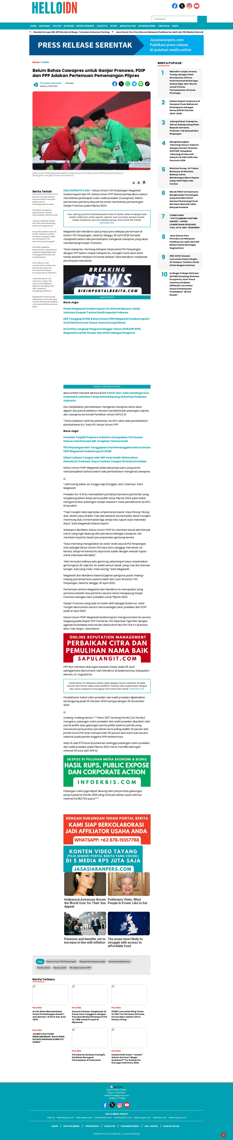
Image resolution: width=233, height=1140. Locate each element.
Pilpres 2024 (60, 967)
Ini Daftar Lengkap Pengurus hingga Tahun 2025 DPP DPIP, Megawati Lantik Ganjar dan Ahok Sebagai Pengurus (102, 331)
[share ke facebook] (115, 85)
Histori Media (71, 1126)
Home (33, 25)
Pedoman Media (130, 1126)
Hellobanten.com (123, 1117)
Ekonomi (69, 25)
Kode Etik (109, 1126)
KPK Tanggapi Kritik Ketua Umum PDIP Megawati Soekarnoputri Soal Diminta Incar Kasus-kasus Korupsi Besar (106, 320)
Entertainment (85, 25)
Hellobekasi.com (103, 1117)
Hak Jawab (151, 1126)
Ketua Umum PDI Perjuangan (61, 961)
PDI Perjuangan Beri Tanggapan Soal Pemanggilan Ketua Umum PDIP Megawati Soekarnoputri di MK (107, 449)
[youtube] (197, 8)
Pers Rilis (163, 25)
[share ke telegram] (135, 85)
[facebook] (175, 8)
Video (175, 25)
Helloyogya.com (142, 1117)
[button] (134, 183)
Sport (113, 25)
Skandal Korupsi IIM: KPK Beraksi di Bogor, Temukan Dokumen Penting (71, 32)
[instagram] (190, 8)
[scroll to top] (223, 1135)
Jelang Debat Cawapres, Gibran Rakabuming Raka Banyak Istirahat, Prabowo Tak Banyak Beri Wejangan (184, 127)
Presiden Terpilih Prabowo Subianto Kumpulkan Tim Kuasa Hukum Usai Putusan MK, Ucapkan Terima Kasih (102, 439)
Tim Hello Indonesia (50, 83)
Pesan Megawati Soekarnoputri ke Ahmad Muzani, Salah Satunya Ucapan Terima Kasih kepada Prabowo (101, 310)
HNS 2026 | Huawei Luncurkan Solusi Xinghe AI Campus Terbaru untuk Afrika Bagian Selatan (184, 261)
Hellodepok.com (65, 1117)
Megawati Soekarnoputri (92, 961)
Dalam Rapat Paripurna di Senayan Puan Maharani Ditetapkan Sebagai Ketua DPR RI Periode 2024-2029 (185, 107)
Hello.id (51, 1117)
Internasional (147, 25)
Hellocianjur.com (177, 1117)
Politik (57, 25)
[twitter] (182, 8)
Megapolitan (128, 25)
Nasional (44, 25)
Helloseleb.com (84, 1117)
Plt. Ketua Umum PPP (80, 967)
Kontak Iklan (171, 1126)
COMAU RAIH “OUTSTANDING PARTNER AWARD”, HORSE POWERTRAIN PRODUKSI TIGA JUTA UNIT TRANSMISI (185, 221)
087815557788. (107, 222)
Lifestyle (102, 25)
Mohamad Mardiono (119, 961)
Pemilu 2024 (43, 967)
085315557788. (137, 688)
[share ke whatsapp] (128, 85)
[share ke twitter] (122, 85)
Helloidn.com (160, 1117)
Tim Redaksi (92, 1126)
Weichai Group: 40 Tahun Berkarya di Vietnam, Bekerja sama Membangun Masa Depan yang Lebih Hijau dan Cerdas (184, 176)
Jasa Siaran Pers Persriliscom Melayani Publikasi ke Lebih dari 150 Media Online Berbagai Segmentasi (170, 32)
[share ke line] (141, 85)
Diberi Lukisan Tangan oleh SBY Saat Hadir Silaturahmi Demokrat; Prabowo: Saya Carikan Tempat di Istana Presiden (104, 459)
